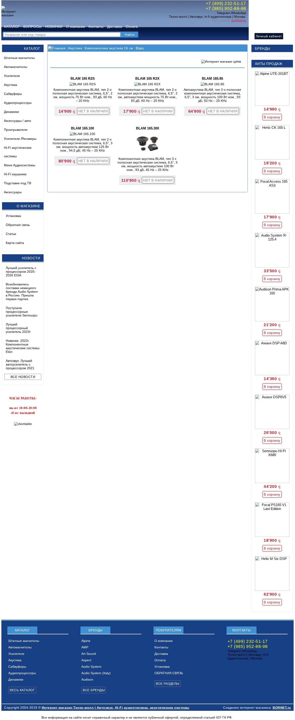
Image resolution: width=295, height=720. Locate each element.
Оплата (132, 27)
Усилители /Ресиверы (20, 138)
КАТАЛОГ (12, 27)
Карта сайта (15, 243)
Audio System (91, 666)
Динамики (11, 112)
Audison (87, 679)
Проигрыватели (15, 130)
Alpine (85, 641)
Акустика (10, 85)
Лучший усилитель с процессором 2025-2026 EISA (21, 271)
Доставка (114, 27)
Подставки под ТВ (17, 183)
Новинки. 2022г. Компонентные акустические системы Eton (22, 346)
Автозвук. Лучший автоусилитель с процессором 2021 (20, 364)
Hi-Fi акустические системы (18, 152)
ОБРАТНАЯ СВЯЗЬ (168, 673)
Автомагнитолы (15, 67)
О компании (75, 27)
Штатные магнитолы (19, 58)
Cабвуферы (13, 94)
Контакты (95, 27)
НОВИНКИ (53, 27)
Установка (13, 216)
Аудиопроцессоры (18, 103)
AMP (84, 647)
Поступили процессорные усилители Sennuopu (21, 311)
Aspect (86, 660)
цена (237, 61)
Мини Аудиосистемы (19, 165)
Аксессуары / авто (17, 121)
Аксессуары (13, 192)
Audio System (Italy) (96, 673)
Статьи (11, 234)
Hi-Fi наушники (15, 174)
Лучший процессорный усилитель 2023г (18, 328)
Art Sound (88, 654)
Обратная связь (18, 225)
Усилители (12, 76)
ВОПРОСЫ (32, 27)
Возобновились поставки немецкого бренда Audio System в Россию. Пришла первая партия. (22, 291)
